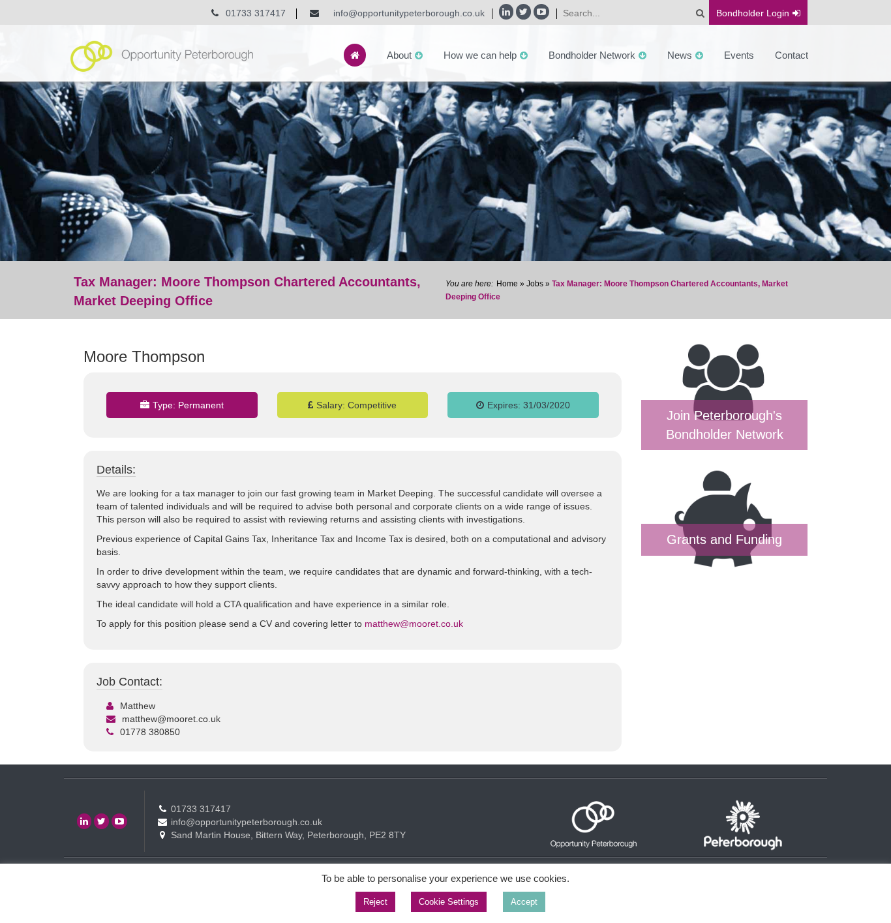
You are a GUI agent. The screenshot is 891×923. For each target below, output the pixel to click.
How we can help (480, 55)
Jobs (534, 283)
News (679, 55)
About (399, 55)
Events (739, 55)
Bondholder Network (592, 55)
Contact (791, 55)
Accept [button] (524, 902)
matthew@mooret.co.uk (414, 623)
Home (507, 283)
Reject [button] (375, 902)
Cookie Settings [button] (449, 902)
